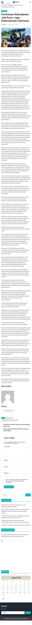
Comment (7, 446)
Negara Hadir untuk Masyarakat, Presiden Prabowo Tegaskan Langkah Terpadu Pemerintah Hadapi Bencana (15, 511)
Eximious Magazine (23, 618)
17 (3, 590)
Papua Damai (9, 418)
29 (24, 592)
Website (6, 473)
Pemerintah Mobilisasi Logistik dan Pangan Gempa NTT (16, 525)
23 (28, 590)
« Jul (2, 599)
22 (24, 590)
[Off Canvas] (2, 2)
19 (11, 590)
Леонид (3, 534)
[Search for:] (13, 495)
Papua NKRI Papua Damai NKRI (10, 420)
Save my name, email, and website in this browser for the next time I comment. (17, 481)
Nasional (4, 11)
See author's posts (9, 410)
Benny (4, 24)
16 (28, 588)
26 (11, 592)
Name (6, 460)
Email (6, 466)
